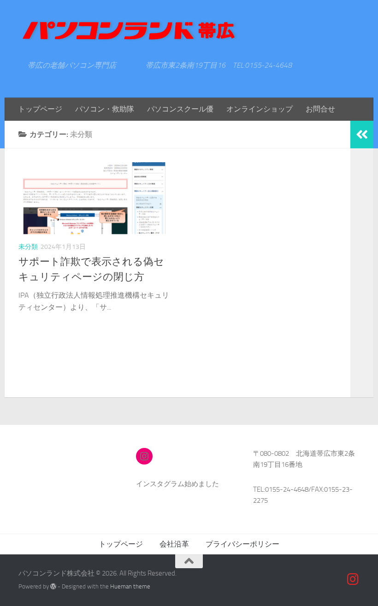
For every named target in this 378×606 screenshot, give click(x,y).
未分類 (28, 247)
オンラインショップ (259, 109)
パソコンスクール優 (180, 109)
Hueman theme (130, 586)
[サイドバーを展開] (361, 134)
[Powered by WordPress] (53, 586)
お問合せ (320, 109)
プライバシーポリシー (242, 544)
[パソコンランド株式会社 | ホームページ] (128, 30)
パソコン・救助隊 (104, 109)
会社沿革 (174, 544)
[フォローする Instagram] (353, 579)
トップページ (40, 109)
